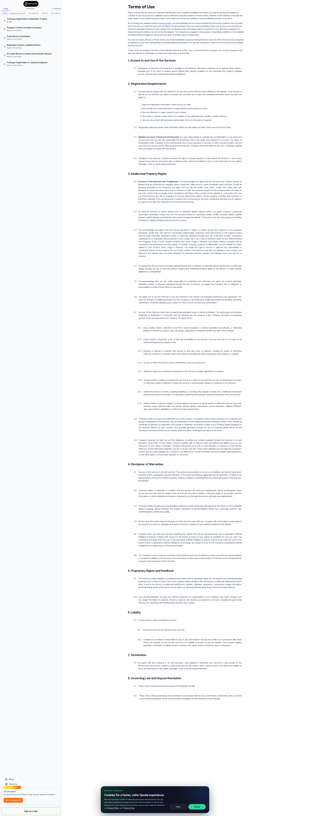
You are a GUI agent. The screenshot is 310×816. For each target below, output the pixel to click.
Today (5, 9)
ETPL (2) (45, 13)
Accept (197, 807)
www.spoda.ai (165, 23)
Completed (56, 9)
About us (13, 784)
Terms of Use (129, 808)
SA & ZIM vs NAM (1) (58, 13)
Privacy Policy (113, 808)
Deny (178, 807)
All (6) (5, 13)
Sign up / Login (31, 811)
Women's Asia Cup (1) (18, 13)
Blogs (11, 779)
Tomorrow (30, 9)
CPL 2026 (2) (33, 13)
